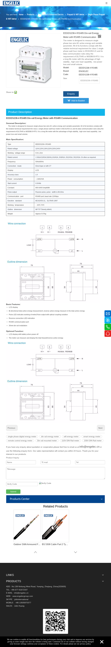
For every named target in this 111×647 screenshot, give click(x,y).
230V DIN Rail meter (93, 440)
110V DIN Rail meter (70, 440)
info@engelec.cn (89, 446)
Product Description (20, 111)
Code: (65, 74)
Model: (66, 68)
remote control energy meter (20, 440)
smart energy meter (91, 436)
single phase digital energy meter (22, 436)
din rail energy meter (50, 436)
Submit (13, 492)
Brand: (66, 71)
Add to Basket (78, 100)
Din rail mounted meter (47, 440)
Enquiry (71, 94)
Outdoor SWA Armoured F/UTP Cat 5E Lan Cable (27, 544)
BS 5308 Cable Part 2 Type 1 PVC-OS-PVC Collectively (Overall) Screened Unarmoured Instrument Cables (55, 544)
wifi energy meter (71, 436)
